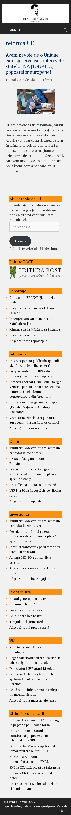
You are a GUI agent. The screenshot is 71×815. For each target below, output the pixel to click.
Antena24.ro (18, 783)
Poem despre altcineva (25, 610)
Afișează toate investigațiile (29, 578)
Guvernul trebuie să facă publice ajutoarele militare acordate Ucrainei (32, 679)
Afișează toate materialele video (32, 700)
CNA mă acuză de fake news (40, 767)
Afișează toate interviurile (28, 428)
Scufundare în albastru (25, 616)
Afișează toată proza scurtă (29, 627)
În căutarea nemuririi (24, 335)
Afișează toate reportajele (28, 341)
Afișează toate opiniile (25, 501)
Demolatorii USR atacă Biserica (31, 668)
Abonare (20, 241)
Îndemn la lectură (22, 604)
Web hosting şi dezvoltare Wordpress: (30, 806)
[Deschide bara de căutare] (65, 30)
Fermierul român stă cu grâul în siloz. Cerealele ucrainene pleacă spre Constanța (32, 474)
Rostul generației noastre (27, 598)
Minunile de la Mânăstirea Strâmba (34, 329)
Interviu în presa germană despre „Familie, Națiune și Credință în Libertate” (33, 407)
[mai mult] (14, 171)
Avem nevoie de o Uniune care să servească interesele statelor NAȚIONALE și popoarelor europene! (35, 63)
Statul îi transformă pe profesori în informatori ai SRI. (28, 735)
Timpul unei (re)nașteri (26, 621)
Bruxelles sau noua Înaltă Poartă (33, 485)
